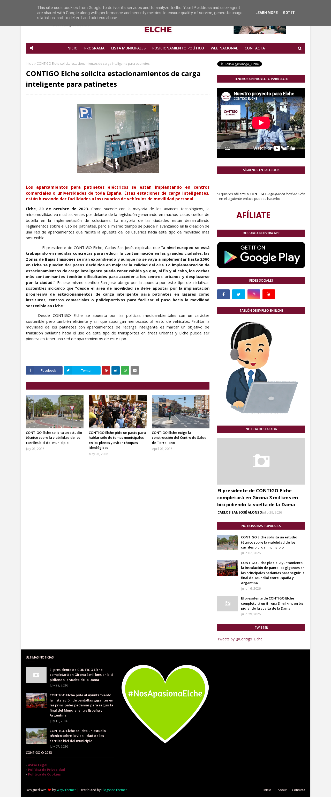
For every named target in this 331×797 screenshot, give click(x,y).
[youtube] (268, 294)
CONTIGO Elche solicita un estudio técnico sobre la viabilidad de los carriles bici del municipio (54, 437)
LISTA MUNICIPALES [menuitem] (128, 48)
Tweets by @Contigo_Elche (239, 639)
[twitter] (238, 294)
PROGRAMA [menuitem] (94, 48)
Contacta (298, 790)
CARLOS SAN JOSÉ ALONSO (239, 512)
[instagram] (253, 294)
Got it (289, 13)
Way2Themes (66, 790)
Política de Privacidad (46, 769)
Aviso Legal (37, 765)
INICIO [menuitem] (72, 48)
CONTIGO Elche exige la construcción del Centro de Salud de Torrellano (179, 437)
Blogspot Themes (114, 790)
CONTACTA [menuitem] (255, 48)
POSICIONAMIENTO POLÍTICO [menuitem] (178, 48)
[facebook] (223, 294)
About (282, 790)
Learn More (266, 13)
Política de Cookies (44, 774)
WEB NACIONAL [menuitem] (224, 48)
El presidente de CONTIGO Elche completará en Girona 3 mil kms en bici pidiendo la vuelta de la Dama (257, 497)
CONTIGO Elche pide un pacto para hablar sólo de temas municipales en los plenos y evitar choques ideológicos (117, 440)
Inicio (30, 63)
